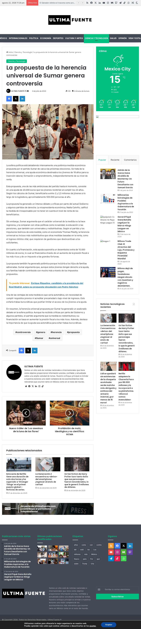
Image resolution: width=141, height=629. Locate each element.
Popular (102, 159)
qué (98, 559)
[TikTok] (42, 386)
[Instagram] (39, 386)
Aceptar (108, 624)
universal (55, 338)
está (82, 550)
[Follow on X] (26, 91)
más (85, 554)
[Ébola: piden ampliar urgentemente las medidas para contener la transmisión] (53, 554)
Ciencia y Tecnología (96, 38)
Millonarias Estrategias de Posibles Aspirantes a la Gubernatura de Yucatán (126, 202)
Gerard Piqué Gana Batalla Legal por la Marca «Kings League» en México (124, 224)
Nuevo (76, 559)
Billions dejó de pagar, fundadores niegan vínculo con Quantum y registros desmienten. (125, 277)
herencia (57, 332)
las (88, 550)
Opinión (122, 38)
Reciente (115, 159)
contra (99, 545)
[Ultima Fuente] (70, 20)
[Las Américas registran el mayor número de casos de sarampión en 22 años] (63, 554)
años (76, 545)
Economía (45, 38)
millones (77, 554)
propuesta (74, 332)
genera (41, 332)
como (84, 545)
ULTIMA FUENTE (18, 91)
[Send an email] (28, 91)
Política (33, 38)
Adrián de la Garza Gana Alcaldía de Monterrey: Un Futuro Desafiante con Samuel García (125, 179)
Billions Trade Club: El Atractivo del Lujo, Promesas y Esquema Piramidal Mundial (126, 250)
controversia (24, 332)
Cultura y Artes (74, 38)
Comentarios (130, 159)
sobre (76, 564)
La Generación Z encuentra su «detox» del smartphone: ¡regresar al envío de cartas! (46, 479)
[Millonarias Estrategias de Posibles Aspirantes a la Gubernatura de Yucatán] (108, 199)
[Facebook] (9, 98)
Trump (84, 564)
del (75, 550)
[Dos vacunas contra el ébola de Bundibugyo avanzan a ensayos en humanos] (42, 554)
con (91, 545)
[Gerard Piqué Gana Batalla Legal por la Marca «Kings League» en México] (108, 221)
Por (91, 559)
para (84, 559)
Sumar (39, 338)
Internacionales (18, 38)
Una (92, 564)
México (94, 554)
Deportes (58, 38)
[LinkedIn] (22, 98)
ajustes (93, 626)
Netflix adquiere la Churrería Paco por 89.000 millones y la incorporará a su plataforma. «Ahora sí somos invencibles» (126, 386)
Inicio (10, 52)
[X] (15, 98)
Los (94, 550)
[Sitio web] (26, 386)
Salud (113, 38)
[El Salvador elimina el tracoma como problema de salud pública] (53, 561)
